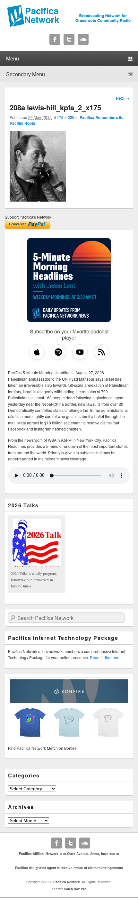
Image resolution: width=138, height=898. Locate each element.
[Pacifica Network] (69, 25)
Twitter (69, 39)
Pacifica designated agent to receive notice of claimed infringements (69, 868)
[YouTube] (80, 352)
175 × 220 (65, 117)
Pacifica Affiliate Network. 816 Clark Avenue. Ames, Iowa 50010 (69, 853)
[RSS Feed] (101, 352)
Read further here (105, 657)
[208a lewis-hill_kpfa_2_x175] (38, 199)
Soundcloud (83, 39)
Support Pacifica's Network (28, 217)
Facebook (54, 39)
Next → (122, 98)
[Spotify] (58, 352)
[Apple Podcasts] (37, 352)
